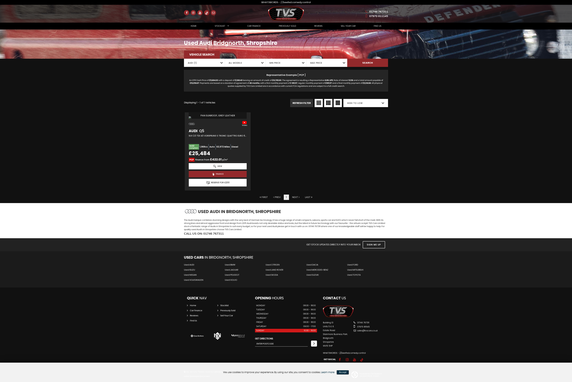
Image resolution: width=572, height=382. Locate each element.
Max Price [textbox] (316, 62)
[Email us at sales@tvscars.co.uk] (213, 12)
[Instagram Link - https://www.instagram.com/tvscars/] (193, 12)
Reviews (318, 26)
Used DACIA (312, 265)
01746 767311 (378, 11)
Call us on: (204, 233)
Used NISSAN (190, 275)
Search (367, 63)
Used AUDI (189, 265)
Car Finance (254, 26)
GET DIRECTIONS (264, 338)
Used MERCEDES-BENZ (317, 270)
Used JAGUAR (231, 270)
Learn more (327, 372)
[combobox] (204, 63)
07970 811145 (378, 16)
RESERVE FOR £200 (220, 182)
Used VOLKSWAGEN (193, 280)
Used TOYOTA (354, 275)
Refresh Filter (302, 103)
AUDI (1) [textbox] (192, 62)
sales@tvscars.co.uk (367, 331)
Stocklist (220, 26)
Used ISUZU (189, 270)
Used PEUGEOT (232, 275)
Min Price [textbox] (274, 62)
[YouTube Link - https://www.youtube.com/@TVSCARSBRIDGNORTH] (200, 12)
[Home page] (286, 14)
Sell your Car (348, 26)
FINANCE (219, 174)
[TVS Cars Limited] (338, 316)
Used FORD (352, 265)
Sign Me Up (374, 245)
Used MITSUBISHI (355, 270)
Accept (342, 372)
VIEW (219, 166)
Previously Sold (287, 26)
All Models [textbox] (235, 62)
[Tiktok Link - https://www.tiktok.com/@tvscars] (206, 12)
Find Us (377, 26)
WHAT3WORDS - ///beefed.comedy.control (286, 2)
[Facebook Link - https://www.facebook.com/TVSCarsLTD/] (186, 12)
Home (193, 26)
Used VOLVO (231, 280)
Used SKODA (272, 275)
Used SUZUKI (312, 275)
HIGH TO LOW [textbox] (355, 103)
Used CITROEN (273, 265)
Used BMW (230, 265)
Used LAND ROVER (274, 270)
